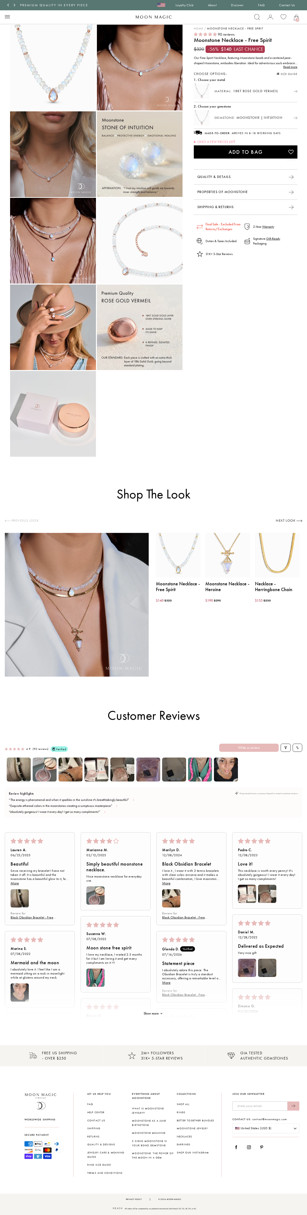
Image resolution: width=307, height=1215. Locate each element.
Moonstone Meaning (148, 1133)
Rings (181, 1112)
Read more (290, 67)
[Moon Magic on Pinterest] (263, 1147)
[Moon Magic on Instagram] (250, 1147)
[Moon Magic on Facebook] (238, 1147)
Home (198, 28)
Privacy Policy (134, 1199)
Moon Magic (174, 1199)
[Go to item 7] (174, 769)
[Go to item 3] (71, 769)
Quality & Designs (101, 1144)
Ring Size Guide (99, 1164)
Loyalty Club (184, 5)
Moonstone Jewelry (192, 1128)
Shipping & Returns (215, 207)
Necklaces (184, 1136)
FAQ (261, 5)
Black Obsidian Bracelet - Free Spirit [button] (32, 917)
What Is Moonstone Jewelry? (148, 1110)
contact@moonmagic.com (269, 1119)
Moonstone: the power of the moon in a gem (152, 1155)
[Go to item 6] (148, 769)
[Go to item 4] (96, 769)
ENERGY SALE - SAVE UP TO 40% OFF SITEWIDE (66, 5)
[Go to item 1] (19, 769)
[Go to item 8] (200, 769)
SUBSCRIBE (293, 1106)
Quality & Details (214, 177)
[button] (206, 34)
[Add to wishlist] (290, 151)
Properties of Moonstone (222, 192)
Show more (151, 1013)
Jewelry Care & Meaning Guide (105, 1154)
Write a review (249, 747)
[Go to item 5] (122, 769)
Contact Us (287, 5)
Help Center (96, 1112)
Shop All (183, 1104)
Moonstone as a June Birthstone (149, 1123)
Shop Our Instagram (193, 1152)
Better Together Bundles (195, 1120)
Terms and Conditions (105, 1173)
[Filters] (286, 748)
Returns (93, 1136)
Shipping (93, 1128)
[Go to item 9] (226, 769)
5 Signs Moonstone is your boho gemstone (149, 1143)
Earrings (184, 1144)
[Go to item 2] (45, 769)
